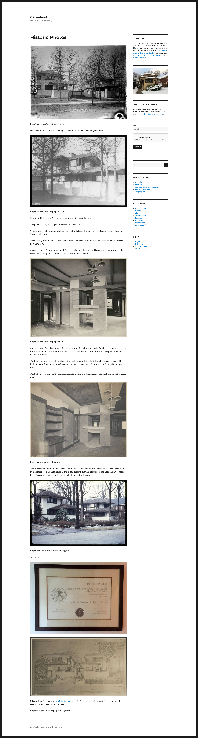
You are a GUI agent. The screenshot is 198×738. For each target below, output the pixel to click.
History (138, 211)
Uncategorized (140, 225)
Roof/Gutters (140, 223)
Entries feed (139, 244)
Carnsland (38, 17)
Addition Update (141, 208)
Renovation (139, 220)
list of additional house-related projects (147, 55)
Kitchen (138, 213)
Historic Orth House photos (153, 114)
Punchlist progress (142, 182)
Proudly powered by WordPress (51, 727)
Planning (138, 218)
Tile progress (140, 192)
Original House (140, 216)
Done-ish (138, 185)
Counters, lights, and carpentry (146, 187)
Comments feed (141, 246)
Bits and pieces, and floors (144, 189)
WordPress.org (140, 249)
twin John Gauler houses (66, 701)
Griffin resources (139, 58)
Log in (137, 242)
